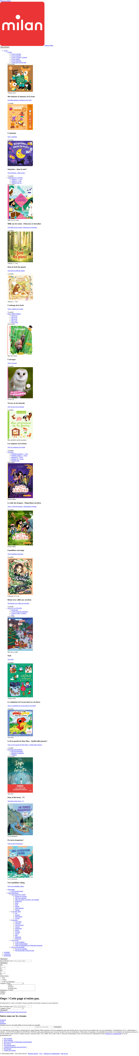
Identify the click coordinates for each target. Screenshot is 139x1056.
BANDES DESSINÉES (15, 749)
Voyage (17, 918)
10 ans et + (14, 315)
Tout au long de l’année (18, 894)
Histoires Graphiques (17, 753)
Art (16, 913)
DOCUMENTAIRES (14, 314)
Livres (6, 50)
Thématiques (4, 990)
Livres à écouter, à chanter (19, 57)
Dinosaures (18, 928)
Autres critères (4, 976)
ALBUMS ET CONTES (15, 178)
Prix (1, 970)
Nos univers (7, 1043)
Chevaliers (18, 921)
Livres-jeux (14, 610)
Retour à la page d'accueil (7, 1012)
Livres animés (15, 59)
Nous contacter (8, 1040)
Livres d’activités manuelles (19, 611)
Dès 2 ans (14, 317)
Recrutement (7, 1049)
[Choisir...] (21, 985)
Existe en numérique (8, 981)
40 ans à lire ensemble (17, 947)
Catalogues (7, 954)
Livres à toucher (16, 54)
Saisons (17, 910)
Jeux (12, 615)
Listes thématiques (13, 893)
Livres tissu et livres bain (18, 62)
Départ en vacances (21, 896)
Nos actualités (8, 1038)
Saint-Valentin (19, 908)
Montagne (18, 937)
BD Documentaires (17, 751)
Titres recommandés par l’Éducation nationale (28, 945)
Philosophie (18, 916)
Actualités (7, 952)
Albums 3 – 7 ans (16, 179)
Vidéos (4, 980)
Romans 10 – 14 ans (17, 459)
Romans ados (15, 460)
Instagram (3, 1023)
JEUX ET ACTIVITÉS (15, 608)
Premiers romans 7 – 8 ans (19, 455)
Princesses (18, 938)
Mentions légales (33, 1053)
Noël (16, 905)
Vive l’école (15, 940)
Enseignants (7, 955)
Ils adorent (14, 920)
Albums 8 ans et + (16, 183)
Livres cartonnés (16, 61)
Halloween (18, 901)
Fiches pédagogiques (21, 944)
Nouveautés (11, 889)
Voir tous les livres (21, 1012)
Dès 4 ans (14, 319)
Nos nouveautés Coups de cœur (24, 950)
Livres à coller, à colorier (18, 613)
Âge (1, 965)
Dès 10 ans (14, 322)
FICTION (11, 452)
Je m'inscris (57, 1027)
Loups (17, 933)
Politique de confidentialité (113, 1033)
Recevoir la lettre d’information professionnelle (18, 1042)
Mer (16, 935)
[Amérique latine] (21, 988)
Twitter (2, 1021)
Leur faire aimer (16, 911)
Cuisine (17, 927)
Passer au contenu (5, 1)
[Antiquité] (21, 990)
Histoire (17, 915)
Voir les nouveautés (17, 891)
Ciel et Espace (19, 925)
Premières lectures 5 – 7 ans (19, 454)
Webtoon (14, 755)
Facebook (3, 1020)
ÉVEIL (10, 52)
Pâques (17, 906)
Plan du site (64, 1053)
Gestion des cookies (10, 1050)
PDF (3, 978)
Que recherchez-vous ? (7, 961)
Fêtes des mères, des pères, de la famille (27, 899)
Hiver (17, 903)
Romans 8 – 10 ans (17, 457)
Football (17, 932)
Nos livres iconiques (21, 949)
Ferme (17, 930)
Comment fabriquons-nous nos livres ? (15, 1047)
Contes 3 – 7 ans (16, 181)
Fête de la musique (20, 898)
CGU (41, 1053)
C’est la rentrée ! (20, 942)
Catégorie (3, 983)
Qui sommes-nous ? (10, 1045)
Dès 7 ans (14, 320)
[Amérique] (21, 987)
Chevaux (18, 923)
